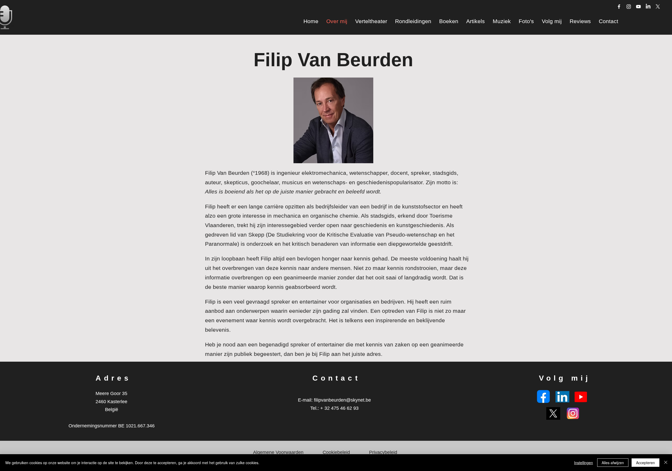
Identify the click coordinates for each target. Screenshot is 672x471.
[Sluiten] (666, 462)
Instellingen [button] (583, 462)
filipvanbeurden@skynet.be (342, 400)
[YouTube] (638, 6)
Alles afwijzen (613, 462)
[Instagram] (629, 6)
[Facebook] (619, 6)
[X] (658, 6)
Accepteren (645, 462)
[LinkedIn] (648, 6)
